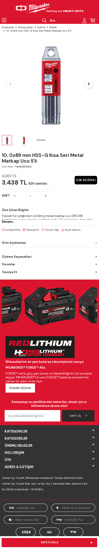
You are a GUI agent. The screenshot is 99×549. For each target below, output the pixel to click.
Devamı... (8, 222)
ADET (6, 195)
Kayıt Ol (75, 416)
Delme (41, 27)
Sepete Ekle (49, 542)
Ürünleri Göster (20, 388)
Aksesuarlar (25, 27)
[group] (49, 83)
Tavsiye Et (32, 230)
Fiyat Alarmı (72, 230)
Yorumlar (8, 264)
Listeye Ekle (12, 230)
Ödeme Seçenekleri (17, 257)
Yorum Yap (51, 230)
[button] (10, 84)
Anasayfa (8, 27)
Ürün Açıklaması (14, 243)
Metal (53, 27)
